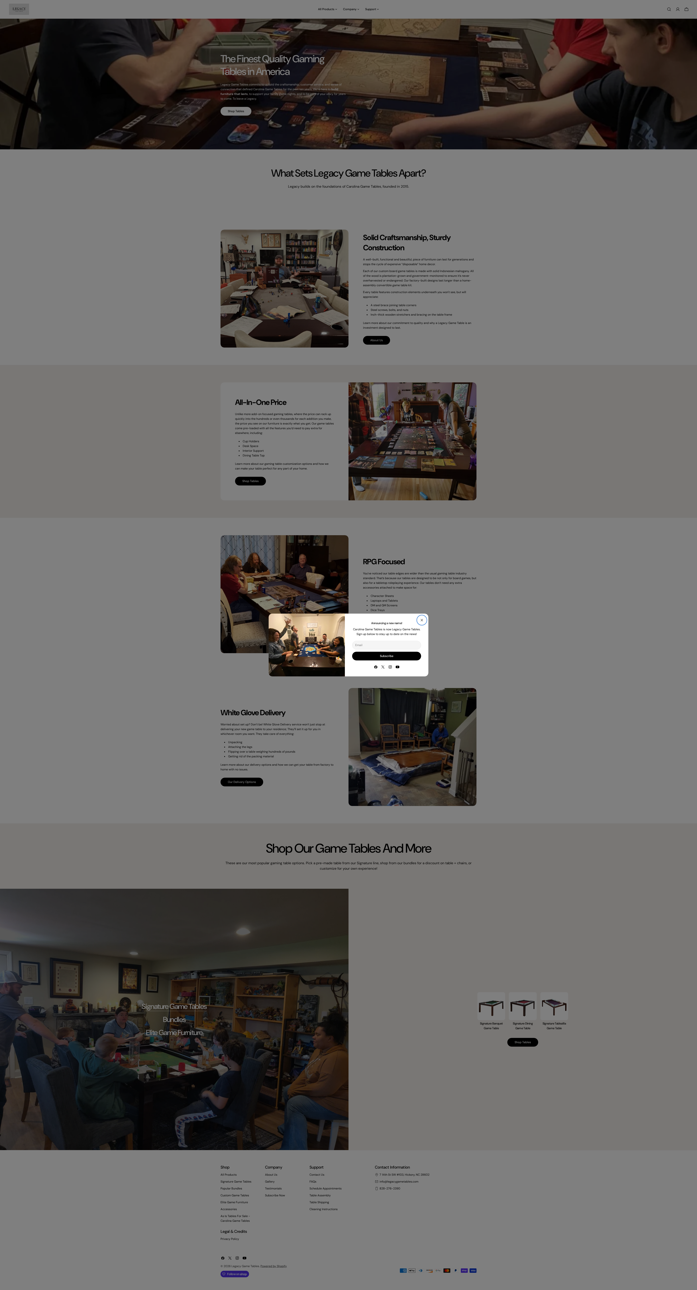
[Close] (421, 620)
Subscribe (386, 656)
